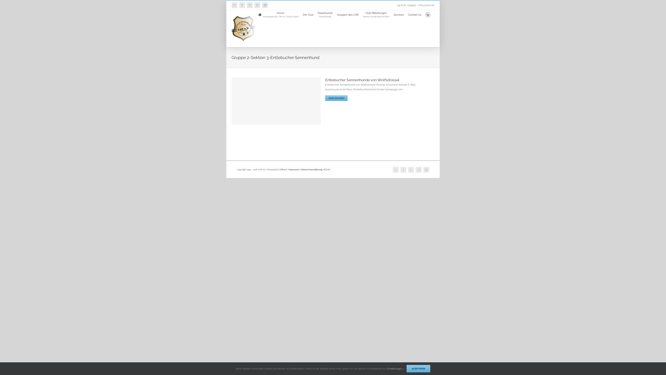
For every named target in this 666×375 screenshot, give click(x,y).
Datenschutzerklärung (311, 169)
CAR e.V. (283, 169)
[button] (428, 14)
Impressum (293, 169)
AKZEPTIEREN (418, 368)
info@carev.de (426, 5)
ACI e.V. (327, 169)
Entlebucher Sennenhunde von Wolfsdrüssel (362, 80)
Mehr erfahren (336, 98)
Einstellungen (395, 368)
